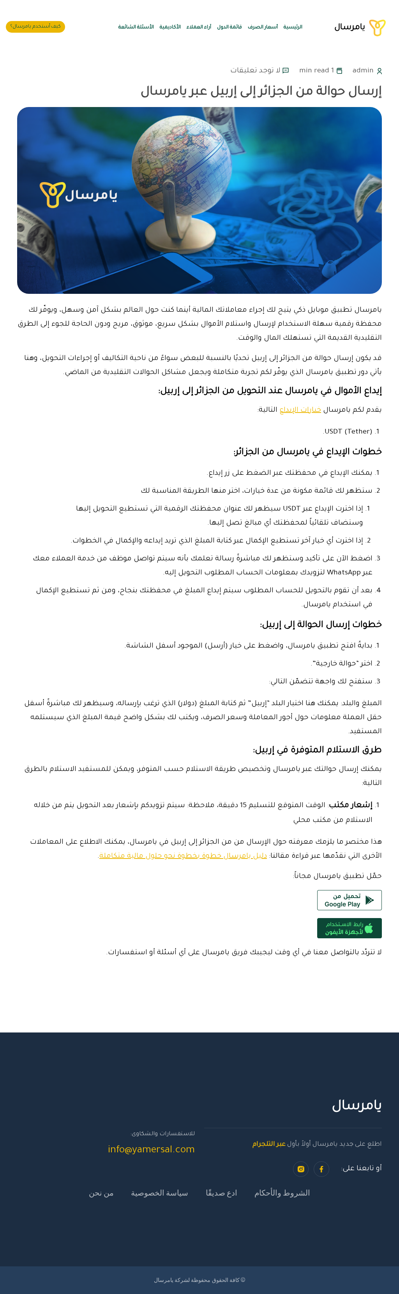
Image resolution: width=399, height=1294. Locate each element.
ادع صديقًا (221, 1193)
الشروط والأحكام (282, 1193)
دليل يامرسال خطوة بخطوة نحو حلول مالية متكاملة (183, 856)
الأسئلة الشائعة (136, 27)
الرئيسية (293, 27)
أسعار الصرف (263, 27)
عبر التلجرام (269, 1144)
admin (363, 71)
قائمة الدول (229, 27)
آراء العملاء (199, 27)
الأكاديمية (170, 27)
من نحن (101, 1193)
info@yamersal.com (151, 1150)
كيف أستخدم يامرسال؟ (35, 27)
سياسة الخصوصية (159, 1193)
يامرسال (357, 27)
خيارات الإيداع (300, 410)
